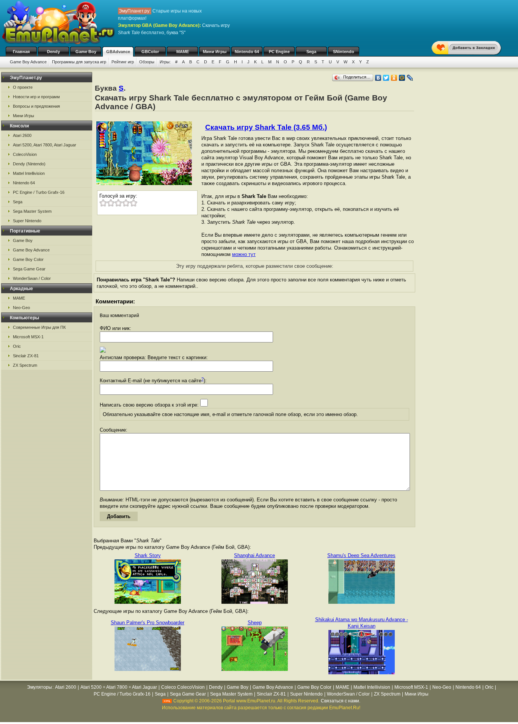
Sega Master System (32, 211)
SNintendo (343, 51)
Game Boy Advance (28, 62)
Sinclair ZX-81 (26, 355)
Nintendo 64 (247, 51)
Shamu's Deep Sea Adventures (361, 555)
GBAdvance (118, 51)
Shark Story (148, 555)
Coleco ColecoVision (183, 687)
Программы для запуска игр (79, 62)
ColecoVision (25, 154)
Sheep (255, 622)
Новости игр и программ (36, 96)
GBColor (150, 51)
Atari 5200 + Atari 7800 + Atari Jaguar (118, 687)
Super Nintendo (27, 220)
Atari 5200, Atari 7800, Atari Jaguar (44, 145)
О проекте (23, 87)
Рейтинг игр (122, 62)
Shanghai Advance (254, 555)
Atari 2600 (22, 135)
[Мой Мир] (402, 78)
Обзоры (146, 62)
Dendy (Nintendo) (29, 164)
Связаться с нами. (340, 701)
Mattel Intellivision (29, 173)
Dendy (53, 51)
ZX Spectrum (25, 365)
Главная (21, 51)
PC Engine (279, 51)
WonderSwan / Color (32, 278)
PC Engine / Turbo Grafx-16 (38, 192)
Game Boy (85, 51)
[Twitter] (386, 78)
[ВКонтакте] (378, 78)
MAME (182, 51)
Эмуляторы (39, 687)
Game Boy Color (28, 259)
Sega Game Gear (29, 269)
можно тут (244, 254)
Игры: (165, 62)
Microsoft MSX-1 (28, 337)
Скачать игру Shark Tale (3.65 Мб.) (266, 127)
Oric (17, 346)
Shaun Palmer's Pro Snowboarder (147, 622)
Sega (311, 51)
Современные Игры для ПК (39, 327)
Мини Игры (214, 51)
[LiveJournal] (410, 78)
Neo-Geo (21, 307)
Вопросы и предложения (36, 106)
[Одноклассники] (394, 78)
